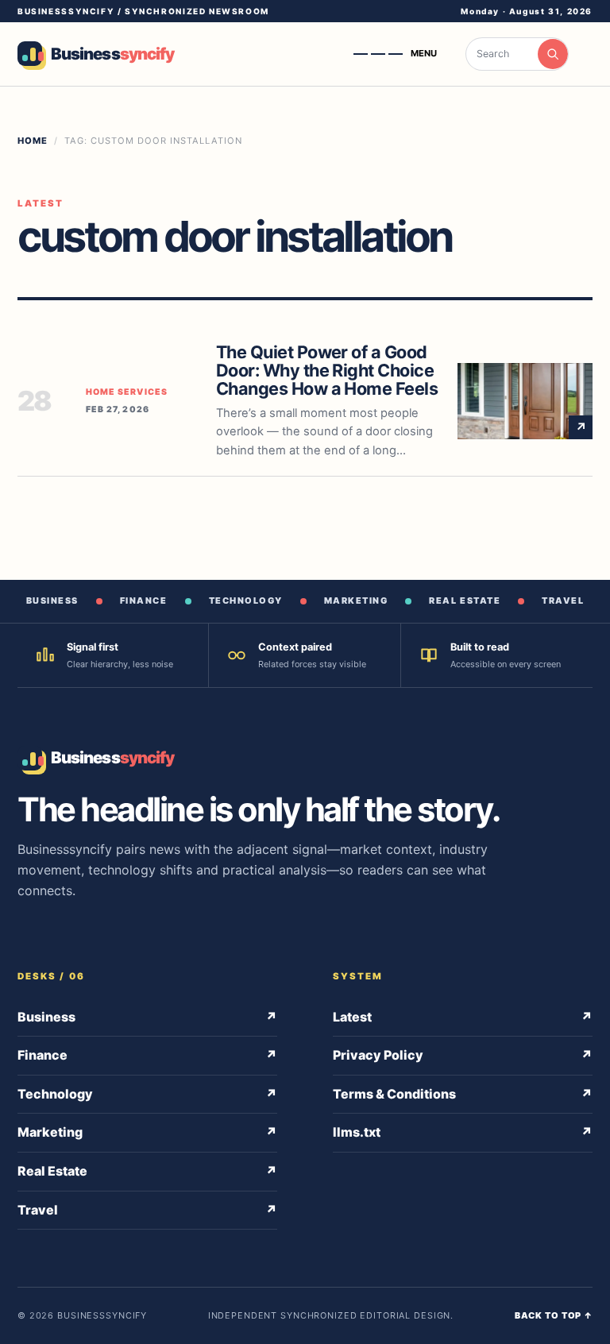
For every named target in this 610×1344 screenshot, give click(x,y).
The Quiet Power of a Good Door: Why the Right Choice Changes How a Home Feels (327, 371)
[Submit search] (553, 54)
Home (32, 140)
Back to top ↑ (554, 1315)
